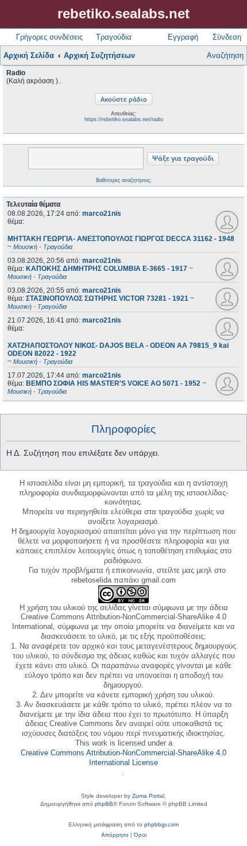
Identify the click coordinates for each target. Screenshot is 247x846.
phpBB (104, 804)
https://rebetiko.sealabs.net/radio (123, 119)
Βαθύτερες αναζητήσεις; (124, 180)
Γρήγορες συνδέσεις (49, 37)
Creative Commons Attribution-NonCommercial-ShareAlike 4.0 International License (123, 757)
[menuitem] (115, 835)
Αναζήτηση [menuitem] (225, 55)
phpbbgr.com (161, 824)
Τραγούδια (114, 37)
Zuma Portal (148, 796)
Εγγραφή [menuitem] (183, 37)
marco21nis (101, 213)
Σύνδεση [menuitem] (227, 37)
